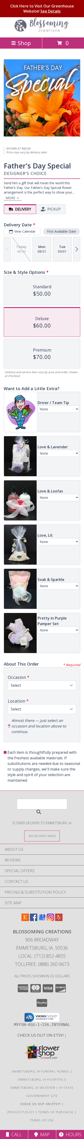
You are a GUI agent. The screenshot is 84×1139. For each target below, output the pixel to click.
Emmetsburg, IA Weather (33, 1087)
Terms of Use (42, 1120)
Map (44, 1134)
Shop (24, 43)
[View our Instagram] (50, 919)
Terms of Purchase (56, 1112)
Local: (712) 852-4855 (42, 956)
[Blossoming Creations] (42, 30)
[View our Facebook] (33, 919)
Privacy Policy (20, 1112)
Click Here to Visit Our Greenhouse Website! (42, 8)
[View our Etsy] (25, 919)
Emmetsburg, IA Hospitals (42, 1079)
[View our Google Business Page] (42, 919)
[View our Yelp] (59, 919)
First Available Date (61, 231)
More (10, 198)
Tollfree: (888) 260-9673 (42, 964)
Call (15, 1134)
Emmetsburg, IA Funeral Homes (40, 1071)
